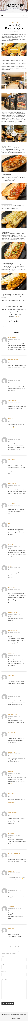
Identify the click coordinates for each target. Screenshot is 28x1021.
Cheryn (10, 544)
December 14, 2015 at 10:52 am (14, 890)
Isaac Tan (11, 418)
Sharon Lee (11, 438)
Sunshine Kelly (12, 812)
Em (9, 523)
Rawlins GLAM (12, 630)
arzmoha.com (11, 802)
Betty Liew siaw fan (14, 853)
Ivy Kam (10, 771)
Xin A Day (11, 675)
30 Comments (23, 327)
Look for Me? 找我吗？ (16, 1014)
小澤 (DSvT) (11, 907)
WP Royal (17, 1018)
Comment (3, 979)
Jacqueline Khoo (13, 338)
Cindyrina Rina (12, 714)
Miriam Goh (11, 752)
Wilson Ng (11, 459)
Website (3, 971)
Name (3, 956)
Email (3, 964)
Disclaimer (23, 1014)
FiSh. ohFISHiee (12, 695)
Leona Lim (11, 833)
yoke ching (11, 503)
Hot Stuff (17, 316)
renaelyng (11, 587)
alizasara (11, 871)
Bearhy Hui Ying (13, 889)
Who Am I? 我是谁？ (5, 1014)
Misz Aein (11, 379)
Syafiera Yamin (12, 612)
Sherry (10, 566)
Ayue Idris (11, 928)
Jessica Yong (12, 484)
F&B (17, 22)
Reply (9, 341)
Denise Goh (11, 654)
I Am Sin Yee (14, 5)
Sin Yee (5, 327)
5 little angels (12, 400)
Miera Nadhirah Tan (14, 359)
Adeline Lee (11, 732)
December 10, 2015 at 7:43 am (14, 773)
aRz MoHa (11, 793)
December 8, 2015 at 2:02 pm (14, 339)
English (12, 22)
